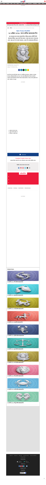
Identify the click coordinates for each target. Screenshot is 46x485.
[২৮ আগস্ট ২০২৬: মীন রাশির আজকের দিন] (23, 276)
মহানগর (8, 3)
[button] (19, 70)
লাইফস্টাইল (35, 3)
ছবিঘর (39, 3)
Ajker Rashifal (21, 188)
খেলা (21, 3)
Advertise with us (26, 455)
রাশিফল (11, 28)
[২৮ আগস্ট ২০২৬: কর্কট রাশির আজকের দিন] (23, 383)
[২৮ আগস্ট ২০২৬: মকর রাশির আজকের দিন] (23, 303)
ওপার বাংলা (29, 3)
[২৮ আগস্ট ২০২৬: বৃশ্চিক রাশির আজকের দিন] (23, 330)
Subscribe (20, 455)
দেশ (14, 3)
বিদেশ (18, 3)
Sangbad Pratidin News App (23, 158)
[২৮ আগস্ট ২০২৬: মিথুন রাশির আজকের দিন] (23, 397)
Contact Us (16, 455)
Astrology (15, 188)
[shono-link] (45, 2)
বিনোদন (25, 3)
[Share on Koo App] (28, 70)
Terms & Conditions (33, 455)
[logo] (23, 1)
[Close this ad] (44, 478)
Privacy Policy (23, 457)
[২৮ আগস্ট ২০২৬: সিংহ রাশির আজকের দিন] (23, 370)
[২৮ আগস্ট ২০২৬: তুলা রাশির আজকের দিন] (23, 343)
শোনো (4, 3)
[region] (23, 14)
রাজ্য (11, 3)
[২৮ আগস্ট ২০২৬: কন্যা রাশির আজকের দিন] (23, 356)
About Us (11, 455)
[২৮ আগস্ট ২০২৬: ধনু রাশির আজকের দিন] (23, 316)
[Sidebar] (1, 1)
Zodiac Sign (10, 188)
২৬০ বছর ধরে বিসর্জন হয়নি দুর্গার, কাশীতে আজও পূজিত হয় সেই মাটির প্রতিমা (30, 25)
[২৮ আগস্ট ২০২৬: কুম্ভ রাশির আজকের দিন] (23, 289)
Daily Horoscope (27, 188)
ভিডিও (43, 3)
